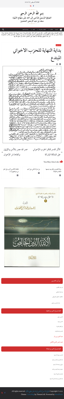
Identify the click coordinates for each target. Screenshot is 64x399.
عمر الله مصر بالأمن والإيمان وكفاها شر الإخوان (16, 152)
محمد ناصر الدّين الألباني (56, 342)
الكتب (34, 30)
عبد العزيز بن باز (58, 336)
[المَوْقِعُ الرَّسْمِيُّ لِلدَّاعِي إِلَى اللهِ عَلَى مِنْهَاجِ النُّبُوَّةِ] (61, 29)
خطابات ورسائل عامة (42, 30)
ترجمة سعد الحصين (25, 30)
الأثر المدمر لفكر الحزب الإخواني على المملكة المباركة (46, 152)
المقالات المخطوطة (58, 45)
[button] (49, 30)
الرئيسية (56, 30)
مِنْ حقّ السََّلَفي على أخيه (33, 169)
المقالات (51, 30)
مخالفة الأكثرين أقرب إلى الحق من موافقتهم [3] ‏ (11, 170)
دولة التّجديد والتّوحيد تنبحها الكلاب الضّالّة (53, 170)
